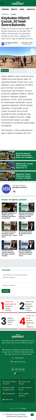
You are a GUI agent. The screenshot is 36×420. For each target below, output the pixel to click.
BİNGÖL (14, 9)
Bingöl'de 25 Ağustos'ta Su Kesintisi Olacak (31, 325)
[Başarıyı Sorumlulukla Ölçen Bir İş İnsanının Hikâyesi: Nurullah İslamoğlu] (26, 207)
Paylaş (6, 70)
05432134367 (19, 358)
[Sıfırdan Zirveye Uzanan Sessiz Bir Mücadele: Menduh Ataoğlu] (9, 245)
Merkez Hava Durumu (24, 383)
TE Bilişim (23, 408)
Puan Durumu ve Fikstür (25, 389)
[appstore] (18, 374)
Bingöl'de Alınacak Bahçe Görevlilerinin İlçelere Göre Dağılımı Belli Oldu (16, 416)
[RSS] (23, 369)
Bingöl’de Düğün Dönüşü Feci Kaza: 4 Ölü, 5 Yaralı (30, 308)
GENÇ (22, 9)
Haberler (4, 14)
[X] (16, 369)
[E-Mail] (14, 191)
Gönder (6, 291)
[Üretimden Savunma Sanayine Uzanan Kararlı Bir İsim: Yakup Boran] (9, 226)
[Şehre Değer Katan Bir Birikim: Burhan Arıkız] (26, 226)
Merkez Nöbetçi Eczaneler (9, 383)
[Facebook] (12, 369)
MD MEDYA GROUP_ (20, 187)
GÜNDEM (5, 9)
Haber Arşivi (9, 399)
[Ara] (34, 3)
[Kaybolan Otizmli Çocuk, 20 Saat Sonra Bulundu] (18, 57)
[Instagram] (19, 369)
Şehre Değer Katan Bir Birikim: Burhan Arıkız (25, 233)
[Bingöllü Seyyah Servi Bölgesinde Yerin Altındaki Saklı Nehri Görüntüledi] (9, 207)
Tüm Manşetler (10, 393)
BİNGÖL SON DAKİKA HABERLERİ (30, 318)
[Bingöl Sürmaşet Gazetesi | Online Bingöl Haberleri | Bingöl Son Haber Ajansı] (18, 3)
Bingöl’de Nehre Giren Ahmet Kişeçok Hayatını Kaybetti (11, 322)
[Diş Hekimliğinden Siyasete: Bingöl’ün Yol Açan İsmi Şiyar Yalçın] (26, 245)
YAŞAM (13, 14)
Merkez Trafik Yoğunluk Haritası (8, 389)
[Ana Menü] (2, 3)
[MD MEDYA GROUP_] (6, 189)
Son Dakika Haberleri (23, 395)
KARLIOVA (31, 9)
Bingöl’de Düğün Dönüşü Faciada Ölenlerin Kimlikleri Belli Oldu (10, 308)
